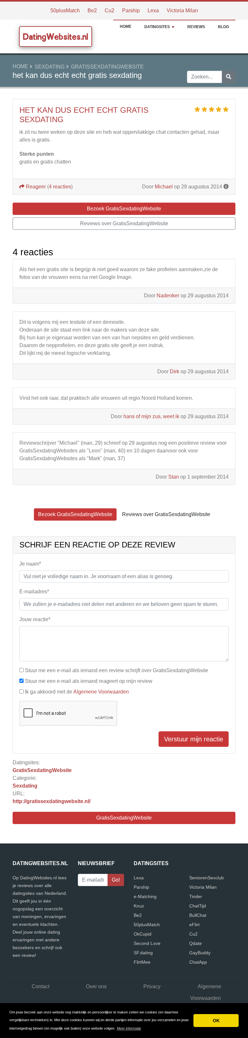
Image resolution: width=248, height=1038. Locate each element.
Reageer (35, 186)
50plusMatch (65, 10)
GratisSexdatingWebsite (107, 66)
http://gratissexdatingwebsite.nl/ (51, 801)
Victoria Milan (182, 10)
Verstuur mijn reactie (193, 739)
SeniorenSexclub (206, 877)
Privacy (151, 986)
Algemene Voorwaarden (101, 691)
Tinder (195, 896)
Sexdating (50, 66)
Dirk (174, 371)
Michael (164, 186)
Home (125, 26)
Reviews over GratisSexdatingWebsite (124, 223)
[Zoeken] (228, 77)
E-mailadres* (34, 591)
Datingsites (157, 27)
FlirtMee (142, 962)
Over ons (96, 986)
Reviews (196, 27)
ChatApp (198, 962)
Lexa (153, 10)
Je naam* (30, 564)
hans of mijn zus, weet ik (151, 416)
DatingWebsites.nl (55, 36)
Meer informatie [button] (129, 1028)
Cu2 (109, 10)
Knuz (139, 905)
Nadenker (168, 295)
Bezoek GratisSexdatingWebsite (124, 208)
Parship (131, 10)
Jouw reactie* (34, 619)
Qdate (195, 943)
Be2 (92, 10)
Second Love (147, 943)
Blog (223, 27)
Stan (173, 477)
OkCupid (142, 934)
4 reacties (60, 186)
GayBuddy (200, 952)
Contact (40, 986)
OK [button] (216, 1020)
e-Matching (145, 896)
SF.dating (143, 952)
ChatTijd (197, 905)
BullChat (197, 915)
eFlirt (194, 924)
